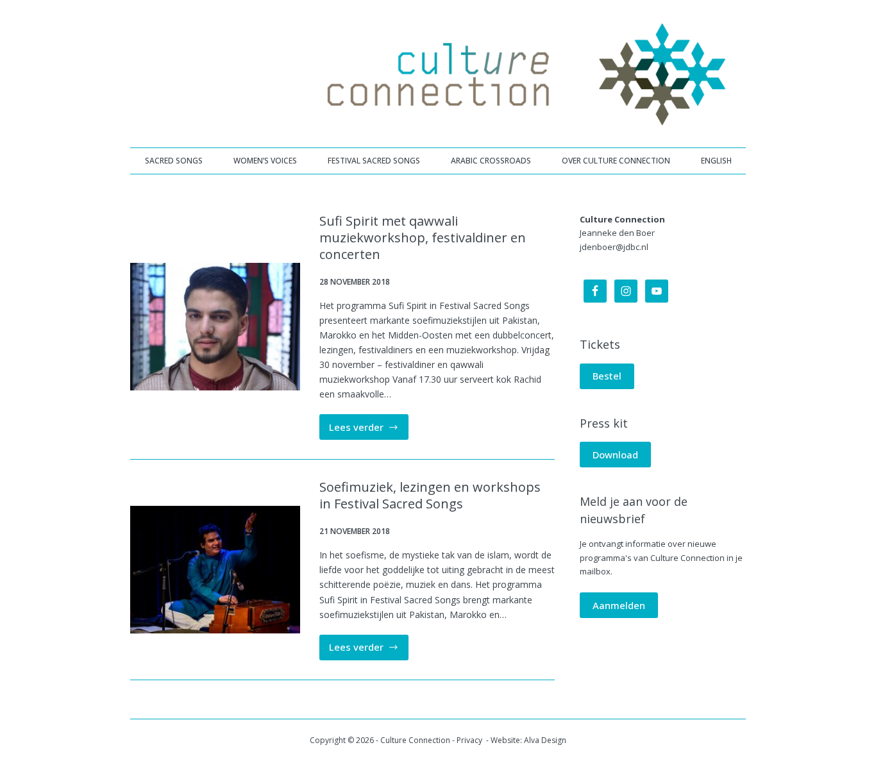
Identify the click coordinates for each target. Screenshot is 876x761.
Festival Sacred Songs (374, 160)
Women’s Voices (265, 160)
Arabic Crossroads (491, 160)
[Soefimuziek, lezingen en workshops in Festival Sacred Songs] (215, 569)
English (716, 160)
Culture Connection (415, 740)
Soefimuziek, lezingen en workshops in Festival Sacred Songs (430, 495)
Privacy (470, 740)
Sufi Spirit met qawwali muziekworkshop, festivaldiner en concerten (422, 237)
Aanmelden (619, 605)
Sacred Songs (174, 160)
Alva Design (545, 740)
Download (615, 454)
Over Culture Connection (616, 160)
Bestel (607, 375)
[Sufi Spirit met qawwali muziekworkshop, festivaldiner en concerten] (215, 326)
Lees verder (369, 430)
